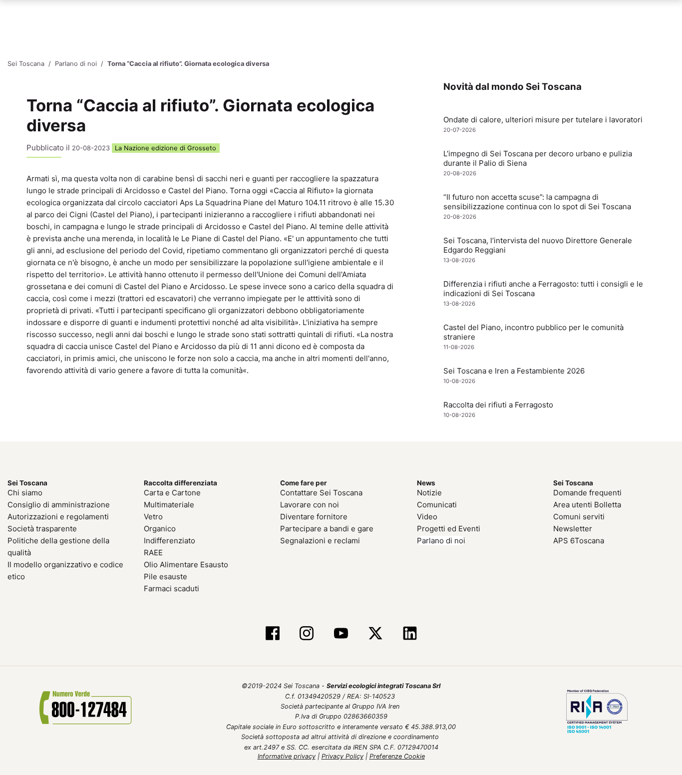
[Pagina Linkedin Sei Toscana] (409, 634)
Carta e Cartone (172, 492)
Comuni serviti (579, 516)
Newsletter (572, 528)
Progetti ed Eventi (448, 528)
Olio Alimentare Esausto (186, 564)
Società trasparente (42, 528)
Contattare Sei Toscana (321, 492)
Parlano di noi (441, 540)
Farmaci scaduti (171, 588)
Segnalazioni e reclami (320, 540)
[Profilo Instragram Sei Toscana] (307, 634)
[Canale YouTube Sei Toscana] (341, 634)
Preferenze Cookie (397, 756)
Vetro (153, 516)
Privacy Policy (342, 756)
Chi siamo (24, 492)
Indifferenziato (169, 540)
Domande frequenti (587, 492)
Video (427, 516)
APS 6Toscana (578, 540)
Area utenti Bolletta (587, 504)
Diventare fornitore (313, 516)
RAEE (153, 552)
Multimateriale (169, 504)
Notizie (429, 492)
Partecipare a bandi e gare (326, 528)
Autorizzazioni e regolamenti (58, 516)
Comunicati (437, 504)
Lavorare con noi (309, 504)
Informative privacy (287, 756)
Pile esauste (165, 576)
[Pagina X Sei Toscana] (375, 634)
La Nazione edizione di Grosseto (165, 148)
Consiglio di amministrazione (58, 504)
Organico (160, 528)
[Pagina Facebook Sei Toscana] (272, 634)
